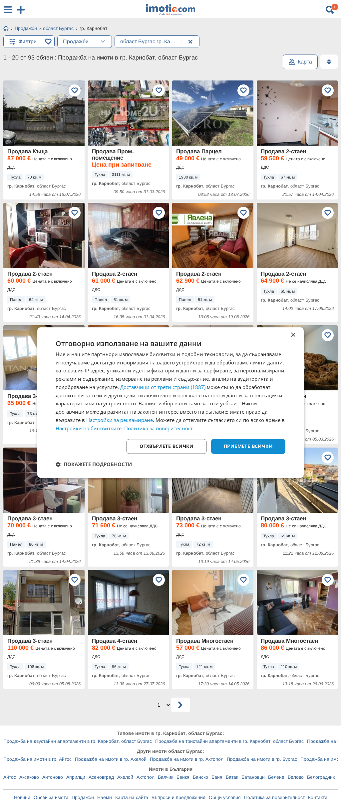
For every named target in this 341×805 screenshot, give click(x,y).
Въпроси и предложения (178, 797)
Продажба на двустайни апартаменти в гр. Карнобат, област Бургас (77, 741)
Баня (216, 777)
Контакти (317, 797)
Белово (296, 777)
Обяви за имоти (51, 797)
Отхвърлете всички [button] (166, 446)
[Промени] (103, 42)
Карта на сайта (131, 797)
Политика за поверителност (274, 797)
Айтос (9, 777)
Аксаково (29, 777)
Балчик (165, 777)
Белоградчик (321, 777)
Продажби (83, 797)
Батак (232, 777)
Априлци (75, 777)
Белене (276, 777)
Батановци (253, 777)
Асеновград (101, 777)
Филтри (27, 41)
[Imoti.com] (6, 29)
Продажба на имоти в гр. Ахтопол (186, 759)
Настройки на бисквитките (89, 428)
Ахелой (125, 777)
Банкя (182, 777)
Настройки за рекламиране (119, 420)
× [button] (292, 335)
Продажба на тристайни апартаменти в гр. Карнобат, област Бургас (229, 741)
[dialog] (170, 402)
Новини (22, 797)
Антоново (52, 777)
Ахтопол (146, 777)
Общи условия (225, 797)
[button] (94, 464)
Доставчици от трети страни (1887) (162, 387)
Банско (200, 777)
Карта (305, 62)
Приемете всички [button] (248, 446)
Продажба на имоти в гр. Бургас (262, 759)
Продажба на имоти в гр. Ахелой (111, 759)
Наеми (104, 797)
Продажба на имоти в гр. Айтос (37, 759)
